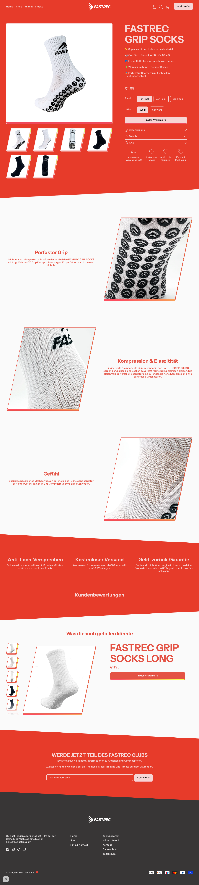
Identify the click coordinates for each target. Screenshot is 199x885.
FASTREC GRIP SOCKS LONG (144, 653)
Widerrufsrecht (111, 840)
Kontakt (107, 844)
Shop (19, 6)
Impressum (109, 853)
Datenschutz (110, 849)
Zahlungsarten (111, 835)
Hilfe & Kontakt (34, 6)
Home (9, 6)
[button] (161, 6)
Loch (21, 565)
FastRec (18, 872)
